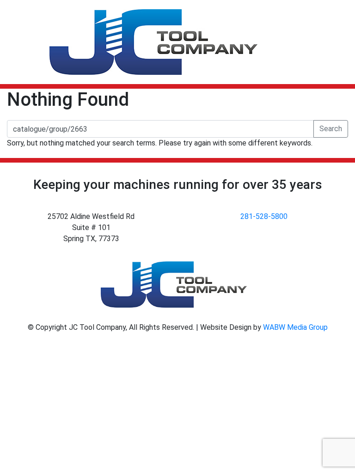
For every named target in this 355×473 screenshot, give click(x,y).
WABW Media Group (295, 327)
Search (330, 128)
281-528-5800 (264, 216)
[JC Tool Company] (153, 42)
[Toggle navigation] (335, 42)
